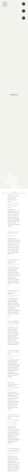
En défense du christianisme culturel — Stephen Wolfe (14, 384)
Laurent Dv (13, 264)
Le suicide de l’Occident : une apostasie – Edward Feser (14, 352)
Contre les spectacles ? (13, 232)
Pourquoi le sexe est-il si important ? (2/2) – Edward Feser (13, 261)
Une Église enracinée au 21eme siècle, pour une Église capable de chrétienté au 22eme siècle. (14, 198)
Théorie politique (12, 424)
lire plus (10, 227)
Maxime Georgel (14, 419)
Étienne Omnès (14, 203)
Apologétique (11, 236)
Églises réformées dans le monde (13, 206)
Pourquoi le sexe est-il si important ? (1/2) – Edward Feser (13, 292)
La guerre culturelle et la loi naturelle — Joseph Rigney (14, 416)
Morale (14, 265)
